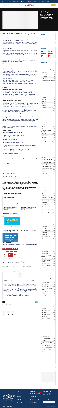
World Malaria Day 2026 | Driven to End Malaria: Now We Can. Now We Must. (17, 258)
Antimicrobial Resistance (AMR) (48, 80)
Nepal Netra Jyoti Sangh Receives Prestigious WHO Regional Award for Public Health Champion (20, 177)
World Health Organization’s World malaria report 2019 (13, 147)
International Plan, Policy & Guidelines (48, 181)
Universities (48, 340)
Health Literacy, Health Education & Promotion (48, 160)
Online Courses (48, 226)
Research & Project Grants (48, 295)
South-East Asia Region (48, 310)
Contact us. (11, 406)
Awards (48, 84)
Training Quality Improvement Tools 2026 (11, 176)
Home (10, 1)
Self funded (48, 308)
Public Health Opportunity (48, 278)
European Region (48, 122)
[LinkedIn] (17, 193)
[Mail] (10, 193)
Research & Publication (48, 299)
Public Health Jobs (48, 269)
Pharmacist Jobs (48, 240)
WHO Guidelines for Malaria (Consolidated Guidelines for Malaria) (15, 138)
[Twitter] (13, 193)
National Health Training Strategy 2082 (10, 173)
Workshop (48, 360)
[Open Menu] (2, 1)
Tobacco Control (48, 325)
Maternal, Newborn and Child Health (48, 197)
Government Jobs (19, 402)
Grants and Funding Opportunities (48, 141)
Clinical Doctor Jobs (48, 93)
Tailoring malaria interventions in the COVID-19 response (13, 142)
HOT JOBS (18, 391)
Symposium (48, 323)
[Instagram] (19, 193)
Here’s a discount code (27, 164)
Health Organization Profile (48, 162)
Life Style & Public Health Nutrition (48, 190)
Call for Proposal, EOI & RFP (48, 88)
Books (48, 86)
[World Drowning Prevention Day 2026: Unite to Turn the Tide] (8, 312)
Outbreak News (48, 232)
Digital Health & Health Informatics (48, 107)
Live (48, 193)
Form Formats (48, 135)
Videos (48, 351)
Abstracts (48, 65)
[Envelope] (54, 406)
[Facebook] (8, 193)
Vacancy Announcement (48, 345)
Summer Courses (48, 316)
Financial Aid (48, 133)
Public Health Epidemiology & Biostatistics (48, 261)
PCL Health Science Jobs (48, 236)
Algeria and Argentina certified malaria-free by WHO (13, 150)
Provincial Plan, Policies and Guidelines (48, 256)
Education (48, 114)
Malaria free (22, 266)
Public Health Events (48, 263)
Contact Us (6, 163)
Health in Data (48, 153)
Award (48, 82)
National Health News (48, 204)
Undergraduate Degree (48, 336)
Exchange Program (48, 124)
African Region (48, 74)
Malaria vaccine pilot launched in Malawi (11, 152)
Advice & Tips (48, 72)
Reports (48, 293)
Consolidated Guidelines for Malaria (8, 266)
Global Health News (48, 139)
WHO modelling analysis (23, 109)
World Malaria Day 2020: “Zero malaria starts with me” (13, 143)
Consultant (48, 101)
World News (48, 362)
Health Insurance (48, 155)
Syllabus (48, 321)
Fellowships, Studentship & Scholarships (48, 131)
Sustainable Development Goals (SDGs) (48, 319)
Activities (48, 67)
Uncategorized (48, 334)
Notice (48, 1)
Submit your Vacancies (46, 394)
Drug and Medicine (48, 110)
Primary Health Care (48, 253)
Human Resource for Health (48, 166)
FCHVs (48, 128)
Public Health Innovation (48, 267)
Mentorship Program (48, 200)
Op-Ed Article (48, 228)
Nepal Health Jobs (23, 1)
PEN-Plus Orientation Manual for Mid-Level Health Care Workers (15, 172)
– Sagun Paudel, (5, 401)
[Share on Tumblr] (22, 271)
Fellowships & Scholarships (34, 396)
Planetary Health (48, 247)
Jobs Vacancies (48, 186)
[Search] (55, 1)
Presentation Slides (48, 251)
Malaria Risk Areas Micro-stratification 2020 (11, 139)
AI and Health (48, 76)
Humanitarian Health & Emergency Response (48, 169)
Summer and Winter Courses (48, 314)
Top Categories (32, 391)
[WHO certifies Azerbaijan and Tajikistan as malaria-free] (12, 217)
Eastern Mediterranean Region (48, 112)
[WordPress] (5, 193)
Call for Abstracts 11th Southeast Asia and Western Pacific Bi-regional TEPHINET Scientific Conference (28, 204)
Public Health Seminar (48, 282)
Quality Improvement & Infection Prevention (48, 289)
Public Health (48, 258)
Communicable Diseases (48, 95)
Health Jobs (48, 157)
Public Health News (48, 271)
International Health (48, 175)
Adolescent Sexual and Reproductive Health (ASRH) (48, 70)
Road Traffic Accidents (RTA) (48, 304)
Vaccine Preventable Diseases (48, 347)
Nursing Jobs (48, 217)
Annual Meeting (48, 78)
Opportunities (29, 1)
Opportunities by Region (48, 230)
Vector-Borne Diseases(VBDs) (48, 349)
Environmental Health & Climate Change (48, 119)
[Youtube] (53, 406)
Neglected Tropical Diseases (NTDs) (48, 209)
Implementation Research (48, 173)
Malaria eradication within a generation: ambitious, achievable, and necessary (17, 149)
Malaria (17, 266)
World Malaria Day (9, 33)
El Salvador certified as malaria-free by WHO (11, 136)
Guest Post (48, 144)
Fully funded (48, 137)
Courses (48, 103)
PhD (48, 242)
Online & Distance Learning (48, 224)
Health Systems (48, 164)
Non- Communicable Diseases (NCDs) (48, 212)
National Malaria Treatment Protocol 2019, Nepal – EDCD (13, 132)
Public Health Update (15, 1)
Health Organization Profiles (34, 399)
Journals (48, 188)
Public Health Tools (48, 284)
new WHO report (21, 71)
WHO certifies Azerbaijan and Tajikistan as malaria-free (13, 226)
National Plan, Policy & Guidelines (48, 206)
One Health (48, 222)
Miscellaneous (48, 202)
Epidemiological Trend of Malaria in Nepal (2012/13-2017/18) (14, 135)
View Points (48, 353)
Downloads (35, 1)
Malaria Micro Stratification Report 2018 (11, 153)
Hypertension (48, 171)
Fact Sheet (48, 126)
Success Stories (48, 312)
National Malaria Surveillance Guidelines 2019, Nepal (13, 133)
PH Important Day (48, 238)
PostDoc (48, 249)
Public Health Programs (48, 280)
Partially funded (48, 234)
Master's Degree (48, 195)
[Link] (6, 193)
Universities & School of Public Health (48, 343)
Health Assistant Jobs (48, 146)
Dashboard (48, 105)
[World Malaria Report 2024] (10, 233)
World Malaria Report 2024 (7, 242)
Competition (48, 97)
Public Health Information (48, 265)
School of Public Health (42, 1)
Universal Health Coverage (48, 338)
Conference (48, 99)
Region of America (48, 291)
